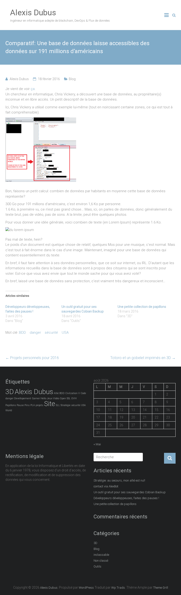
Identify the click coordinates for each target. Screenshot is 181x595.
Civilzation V (72, 393)
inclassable (101, 554)
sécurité (51, 332)
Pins (27, 405)
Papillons (10, 405)
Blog (72, 79)
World (8, 410)
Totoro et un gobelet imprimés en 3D (143, 358)
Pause (20, 405)
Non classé (101, 560)
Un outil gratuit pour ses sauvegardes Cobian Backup (130, 492)
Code (83, 393)
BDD (22, 332)
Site (49, 404)
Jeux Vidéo (53, 398)
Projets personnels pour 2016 (32, 358)
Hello (43, 398)
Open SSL (65, 398)
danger (35, 332)
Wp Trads (118, 587)
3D (9, 392)
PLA (32, 405)
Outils (97, 566)
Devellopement (22, 398)
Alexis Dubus (33, 12)
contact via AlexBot (106, 486)
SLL (58, 405)
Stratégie (65, 405)
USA (65, 332)
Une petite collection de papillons (142, 307)
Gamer (36, 398)
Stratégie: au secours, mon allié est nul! (119, 480)
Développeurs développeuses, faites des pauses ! (126, 498)
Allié (56, 393)
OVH (74, 398)
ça (33, 89)
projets (39, 405)
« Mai (97, 444)
